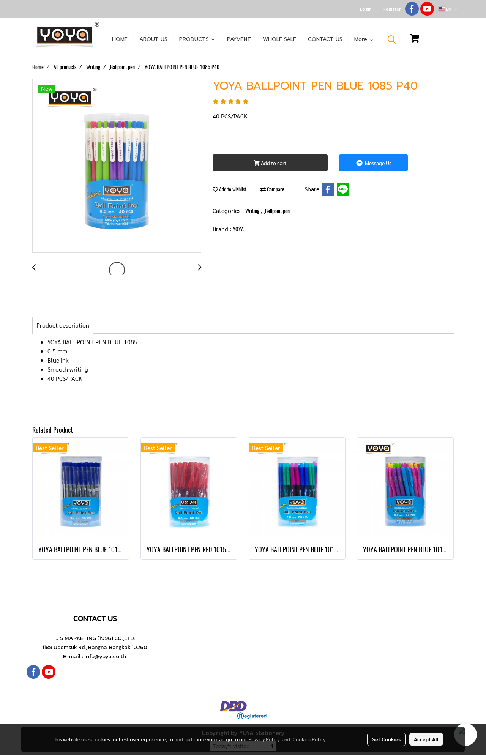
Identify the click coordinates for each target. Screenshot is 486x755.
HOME (120, 39)
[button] (391, 39)
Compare (275, 189)
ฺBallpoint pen (277, 210)
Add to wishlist (232, 189)
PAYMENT (239, 39)
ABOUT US (153, 39)
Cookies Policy (309, 739)
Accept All (426, 739)
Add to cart (273, 162)
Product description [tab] (62, 325)
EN (449, 9)
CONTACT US (325, 39)
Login (366, 9)
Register (392, 9)
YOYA (238, 229)
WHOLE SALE (279, 39)
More (361, 39)
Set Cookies (386, 739)
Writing (252, 210)
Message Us (377, 162)
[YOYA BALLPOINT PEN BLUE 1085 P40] (117, 166)
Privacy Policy (263, 739)
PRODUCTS (195, 39)
